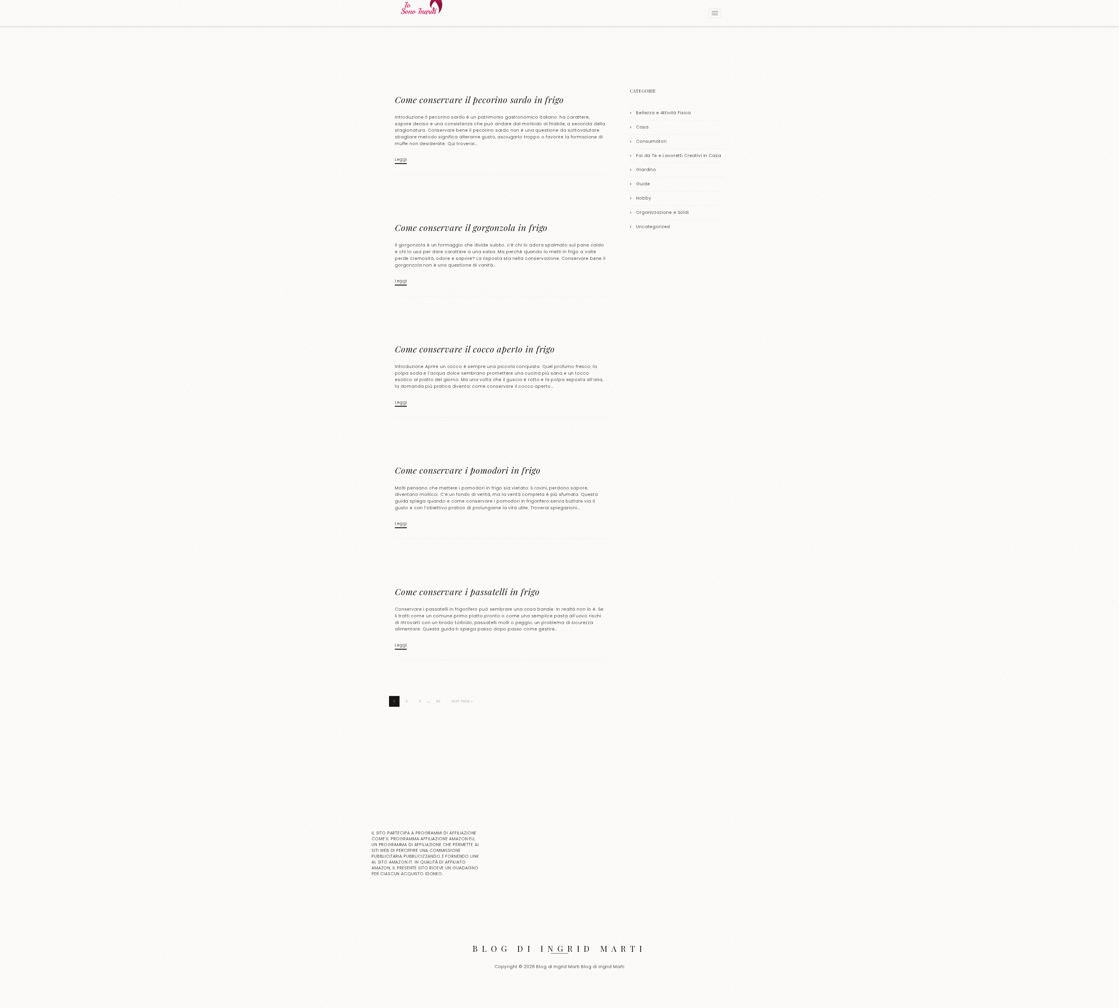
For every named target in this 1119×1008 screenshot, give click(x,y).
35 (438, 701)
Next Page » (462, 701)
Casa (642, 127)
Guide (643, 184)
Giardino (646, 169)
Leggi (401, 159)
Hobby (643, 198)
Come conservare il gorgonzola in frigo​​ (471, 227)
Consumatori (651, 141)
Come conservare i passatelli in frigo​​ (467, 592)
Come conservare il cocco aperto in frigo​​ (475, 349)
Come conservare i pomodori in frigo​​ (468, 470)
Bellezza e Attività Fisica (663, 113)
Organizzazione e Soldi (662, 212)
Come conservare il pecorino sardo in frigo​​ (479, 99)
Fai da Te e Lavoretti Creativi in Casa (678, 155)
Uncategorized (653, 227)
